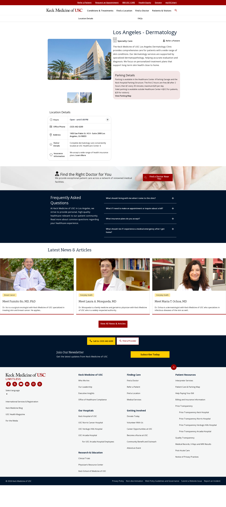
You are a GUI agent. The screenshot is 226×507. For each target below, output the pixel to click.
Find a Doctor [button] (142, 10)
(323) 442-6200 (76, 126)
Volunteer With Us (135, 422)
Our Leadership (85, 387)
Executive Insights (86, 393)
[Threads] (39, 384)
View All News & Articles (113, 323)
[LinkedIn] (27, 384)
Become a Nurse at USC (137, 435)
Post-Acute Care (182, 450)
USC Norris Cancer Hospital (90, 422)
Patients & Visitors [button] (161, 10)
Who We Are (83, 380)
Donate (158, 2)
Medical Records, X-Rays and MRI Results (193, 444)
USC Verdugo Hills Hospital (90, 429)
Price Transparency (184, 406)
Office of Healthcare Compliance (92, 399)
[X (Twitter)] (15, 384)
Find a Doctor (133, 380)
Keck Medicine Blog (14, 408)
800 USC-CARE (128, 2)
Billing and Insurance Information (190, 399)
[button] (175, 8)
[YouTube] (21, 384)
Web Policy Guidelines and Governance (162, 481)
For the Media (12, 420)
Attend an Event (134, 448)
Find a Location (133, 393)
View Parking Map (123, 96)
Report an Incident (212, 481)
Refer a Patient (84, 2)
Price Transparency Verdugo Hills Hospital (198, 425)
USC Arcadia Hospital (87, 435)
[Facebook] (8, 384)
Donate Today (133, 416)
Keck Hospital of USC (87, 416)
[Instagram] (33, 384)
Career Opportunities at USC (139, 429)
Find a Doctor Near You (159, 177)
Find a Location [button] (124, 10)
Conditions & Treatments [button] (100, 10)
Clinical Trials (84, 458)
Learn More (80, 155)
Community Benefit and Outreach (141, 441)
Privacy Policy (118, 481)
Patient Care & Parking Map (187, 387)
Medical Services (134, 399)
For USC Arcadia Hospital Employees (98, 441)
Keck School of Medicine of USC (92, 471)
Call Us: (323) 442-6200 (101, 340)
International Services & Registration (22, 401)
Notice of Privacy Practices (187, 457)
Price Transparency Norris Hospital (194, 418)
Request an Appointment (107, 2)
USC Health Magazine (15, 414)
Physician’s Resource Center (90, 464)
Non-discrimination (134, 481)
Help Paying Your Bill (184, 393)
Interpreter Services (184, 380)
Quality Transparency (184, 437)
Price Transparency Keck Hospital (194, 412)
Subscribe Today (150, 354)
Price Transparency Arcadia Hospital (195, 431)
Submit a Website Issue (191, 481)
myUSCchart (171, 2)
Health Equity (145, 2)
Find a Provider (127, 340)
